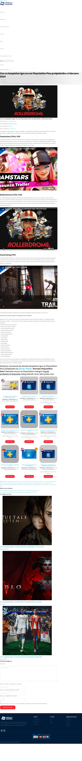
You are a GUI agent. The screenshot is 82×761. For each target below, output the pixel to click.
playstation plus (14, 484)
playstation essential (32, 483)
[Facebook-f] (2, 730)
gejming (31, 481)
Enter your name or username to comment (11, 684)
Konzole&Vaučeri (11, 121)
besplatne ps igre (25, 481)
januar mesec (25, 368)
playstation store (39, 484)
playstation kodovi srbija (5, 484)
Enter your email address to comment (9, 690)
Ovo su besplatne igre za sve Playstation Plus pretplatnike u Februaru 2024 (18, 83)
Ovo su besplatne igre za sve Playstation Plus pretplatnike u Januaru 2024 (22, 547)
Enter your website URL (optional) (8, 696)
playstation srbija (31, 484)
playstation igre (40, 483)
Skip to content (3, 0)
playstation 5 (48, 481)
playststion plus (47, 484)
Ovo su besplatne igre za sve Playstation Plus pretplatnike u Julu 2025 (20, 602)
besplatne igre (6, 481)
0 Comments (12, 128)
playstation (36, 481)
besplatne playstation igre (15, 481)
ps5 (0, 486)
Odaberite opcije (10, 406)
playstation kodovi (49, 483)
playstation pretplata (23, 484)
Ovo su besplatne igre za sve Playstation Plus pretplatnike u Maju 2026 (21, 657)
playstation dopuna (23, 483)
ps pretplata (53, 484)
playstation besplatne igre (13, 483)
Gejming (10, 126)
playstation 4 (42, 481)
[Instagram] (4, 730)
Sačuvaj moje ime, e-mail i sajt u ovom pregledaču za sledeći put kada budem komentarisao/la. (23, 703)
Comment (2, 663)
